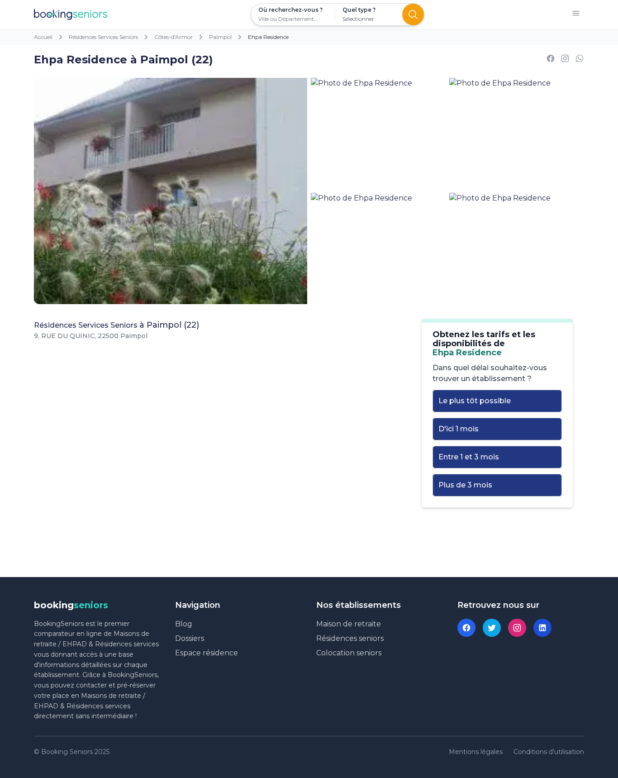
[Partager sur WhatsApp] (579, 60)
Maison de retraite (348, 624)
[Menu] (576, 15)
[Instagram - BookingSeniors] (517, 628)
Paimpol (220, 36)
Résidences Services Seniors (103, 36)
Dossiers (189, 638)
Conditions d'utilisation (548, 752)
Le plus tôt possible (474, 400)
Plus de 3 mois (465, 485)
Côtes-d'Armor (173, 36)
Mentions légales (476, 752)
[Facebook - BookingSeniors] (466, 628)
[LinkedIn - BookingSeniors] (542, 628)
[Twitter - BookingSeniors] (492, 628)
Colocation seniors (348, 653)
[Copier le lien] (565, 60)
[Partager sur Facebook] (550, 60)
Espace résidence (206, 653)
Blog (183, 624)
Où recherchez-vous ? (290, 9)
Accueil (43, 36)
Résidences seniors (350, 638)
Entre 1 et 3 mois (468, 457)
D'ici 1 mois (458, 429)
